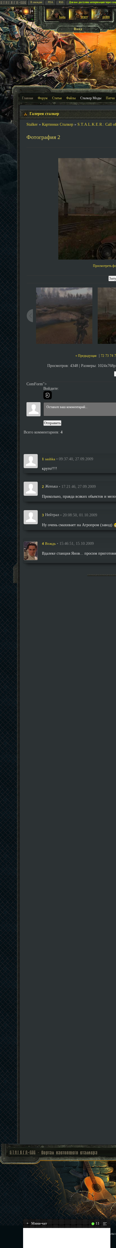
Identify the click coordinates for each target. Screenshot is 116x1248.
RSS (61, 2)
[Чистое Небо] (101, 19)
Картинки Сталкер (57, 124)
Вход (78, 29)
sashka (50, 459)
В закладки (36, 2)
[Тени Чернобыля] (79, 19)
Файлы (71, 98)
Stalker (32, 124)
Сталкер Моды (90, 98)
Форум (43, 98)
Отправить (52, 423)
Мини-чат (36, 1223)
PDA (50, 2)
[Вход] (47, 395)
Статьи (57, 98)
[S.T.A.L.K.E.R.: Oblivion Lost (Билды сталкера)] (56, 19)
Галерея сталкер (44, 114)
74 (111, 356)
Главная (27, 98)
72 (102, 356)
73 (107, 356)
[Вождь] (31, 550)
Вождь (50, 543)
